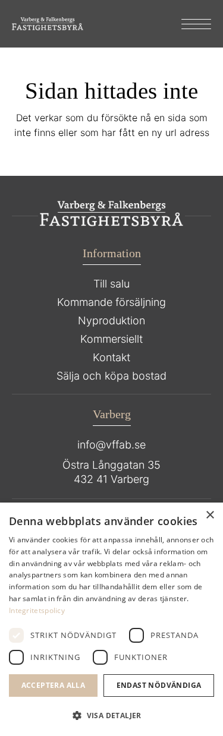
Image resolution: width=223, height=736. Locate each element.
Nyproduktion (111, 320)
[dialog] (111, 619)
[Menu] (190, 24)
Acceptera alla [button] (53, 685)
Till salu (111, 283)
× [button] (209, 515)
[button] (111, 715)
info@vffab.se (111, 444)
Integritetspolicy (37, 610)
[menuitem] (190, 24)
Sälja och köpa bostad (111, 375)
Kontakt (111, 357)
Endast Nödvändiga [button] (159, 685)
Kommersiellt (111, 339)
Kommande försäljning (111, 302)
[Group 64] (47, 24)
